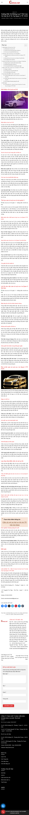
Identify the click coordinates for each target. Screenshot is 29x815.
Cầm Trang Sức (4, 759)
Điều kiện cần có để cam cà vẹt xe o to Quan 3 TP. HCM (15, 56)
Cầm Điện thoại (4, 761)
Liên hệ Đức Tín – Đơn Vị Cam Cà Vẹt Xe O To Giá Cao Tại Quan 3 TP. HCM (15, 85)
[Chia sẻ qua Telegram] (12, 606)
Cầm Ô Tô (3, 757)
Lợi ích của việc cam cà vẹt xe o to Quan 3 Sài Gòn (14, 61)
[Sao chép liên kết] (22, 606)
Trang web (5, 698)
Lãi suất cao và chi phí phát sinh (11, 70)
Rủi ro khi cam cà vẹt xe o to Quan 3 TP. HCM (13, 67)
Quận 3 (12, 614)
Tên (4, 685)
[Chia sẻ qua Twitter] (9, 606)
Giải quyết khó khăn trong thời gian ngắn (13, 66)
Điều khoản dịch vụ (5, 780)
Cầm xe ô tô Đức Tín (22, 18)
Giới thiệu (3, 773)
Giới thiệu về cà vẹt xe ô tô (9, 47)
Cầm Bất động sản (5, 763)
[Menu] (2, 2)
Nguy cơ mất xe (8, 69)
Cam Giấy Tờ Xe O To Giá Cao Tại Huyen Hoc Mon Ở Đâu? (21, 657)
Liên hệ (2, 775)
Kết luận (5, 83)
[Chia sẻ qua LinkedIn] (19, 606)
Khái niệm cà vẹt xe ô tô (10, 49)
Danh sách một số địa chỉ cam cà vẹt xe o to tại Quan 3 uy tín (15, 79)
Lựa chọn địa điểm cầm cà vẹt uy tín (11, 74)
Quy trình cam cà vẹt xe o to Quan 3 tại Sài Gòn (14, 58)
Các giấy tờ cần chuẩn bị (10, 59)
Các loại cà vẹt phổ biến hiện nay (11, 52)
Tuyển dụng (4, 782)
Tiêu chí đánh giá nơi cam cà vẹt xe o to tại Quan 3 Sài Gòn (15, 76)
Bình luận (5, 673)
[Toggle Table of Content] (24, 45)
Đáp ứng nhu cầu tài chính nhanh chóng (13, 63)
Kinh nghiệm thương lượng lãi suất (12, 81)
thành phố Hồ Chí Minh (18, 614)
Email (4, 692)
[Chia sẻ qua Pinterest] (16, 606)
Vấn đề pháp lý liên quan (10, 72)
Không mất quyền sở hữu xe (10, 64)
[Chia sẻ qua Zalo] (5, 606)
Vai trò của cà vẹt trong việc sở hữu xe (12, 50)
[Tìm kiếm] (27, 2)
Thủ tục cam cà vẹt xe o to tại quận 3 (11, 53)
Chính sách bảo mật (5, 777)
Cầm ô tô (14, 12)
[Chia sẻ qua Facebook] (2, 606)
